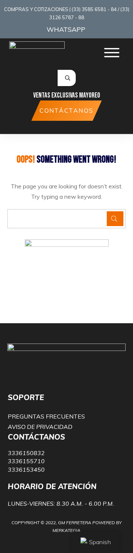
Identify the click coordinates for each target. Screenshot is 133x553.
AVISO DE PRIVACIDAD (40, 426)
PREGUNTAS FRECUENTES (46, 416)
